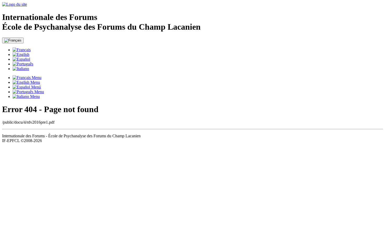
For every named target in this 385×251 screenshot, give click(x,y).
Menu (36, 77)
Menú (35, 87)
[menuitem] (198, 50)
